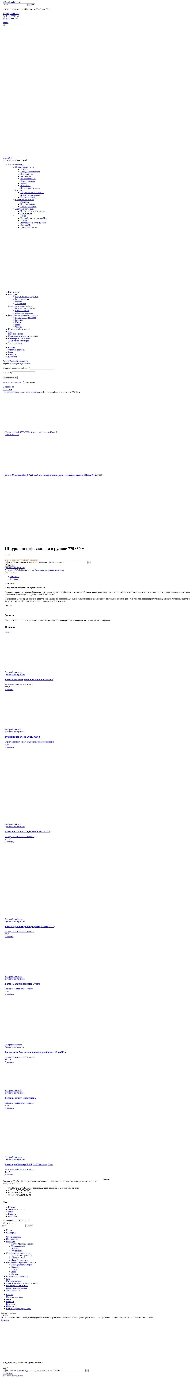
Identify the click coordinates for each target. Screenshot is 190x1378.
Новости (12, 1214)
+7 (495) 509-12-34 (11, 18)
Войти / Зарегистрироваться (18, 1308)
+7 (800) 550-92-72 (11, 14)
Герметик (24, 202)
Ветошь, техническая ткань (20, 1097)
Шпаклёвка (25, 186)
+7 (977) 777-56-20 (11, 16)
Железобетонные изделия (33, 218)
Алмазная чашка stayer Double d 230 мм (27, 831)
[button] (9, 689)
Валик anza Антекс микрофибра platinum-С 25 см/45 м (35, 1052)
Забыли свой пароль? (12, 382)
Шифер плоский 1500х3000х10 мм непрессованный (28, 432)
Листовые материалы (24, 209)
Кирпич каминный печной (32, 192)
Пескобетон (25, 176)
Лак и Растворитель (24, 313)
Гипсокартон (26, 213)
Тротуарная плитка (28, 227)
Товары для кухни (28, 206)
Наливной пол (26, 174)
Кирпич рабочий (27, 197)
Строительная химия (24, 199)
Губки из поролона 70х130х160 (22, 736)
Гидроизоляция (22, 299)
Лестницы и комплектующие (33, 223)
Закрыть (4, 1315)
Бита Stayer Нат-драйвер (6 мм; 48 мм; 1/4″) (30, 926)
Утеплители (20, 304)
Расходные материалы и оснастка (27, 392)
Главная (8, 392)
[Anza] (37, 238)
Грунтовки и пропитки (25, 308)
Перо (17, 324)
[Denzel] (100, 272)
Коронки (19, 320)
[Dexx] (130, 241)
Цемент (23, 183)
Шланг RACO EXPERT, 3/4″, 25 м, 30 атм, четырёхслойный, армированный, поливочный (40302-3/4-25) (51, 475)
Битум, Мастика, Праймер (26, 297)
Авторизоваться (10, 378)
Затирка (23, 169)
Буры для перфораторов (25, 317)
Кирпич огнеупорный (30, 195)
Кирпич (18, 190)
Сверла (18, 327)
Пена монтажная (27, 204)
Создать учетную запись (19, 363)
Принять (5, 1320)
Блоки (23, 216)
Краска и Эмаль (22, 310)
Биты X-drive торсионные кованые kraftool (29, 679)
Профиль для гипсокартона (32, 211)
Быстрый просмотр (13, 672)
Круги (18, 322)
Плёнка (18, 301)
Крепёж (23, 220)
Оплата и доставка (16, 1209)
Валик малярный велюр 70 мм (22, 983)
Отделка (25, 225)
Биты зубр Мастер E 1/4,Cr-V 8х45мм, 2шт (29, 1164)
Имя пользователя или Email (16, 368)
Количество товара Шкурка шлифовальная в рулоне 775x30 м (35, 562)
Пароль (7, 373)
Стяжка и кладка (27, 181)
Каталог (11, 1207)
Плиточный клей (28, 179)
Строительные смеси (24, 167)
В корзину (10, 565)
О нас (10, 1212)
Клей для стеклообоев (30, 172)
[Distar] (29, 290)
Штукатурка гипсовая (30, 188)
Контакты (12, 1216)
